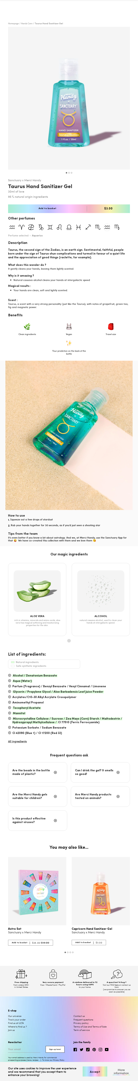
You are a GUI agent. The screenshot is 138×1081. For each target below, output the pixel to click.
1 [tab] (66, 173)
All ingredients (17, 741)
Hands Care (27, 23)
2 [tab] (69, 173)
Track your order (17, 1019)
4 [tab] (72, 952)
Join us (11, 1030)
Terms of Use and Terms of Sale (90, 1026)
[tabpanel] (69, 98)
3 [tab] (71, 173)
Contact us (79, 1016)
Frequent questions (83, 1019)
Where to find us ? (17, 1026)
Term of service (81, 1030)
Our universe (14, 1016)
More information (121, 1071)
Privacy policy (81, 1023)
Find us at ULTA (16, 1023)
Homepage (13, 23)
